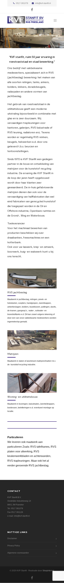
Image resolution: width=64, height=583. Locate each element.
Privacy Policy (13, 546)
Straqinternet (48, 570)
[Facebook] (32, 10)
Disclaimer (12, 538)
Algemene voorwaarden (18, 553)
